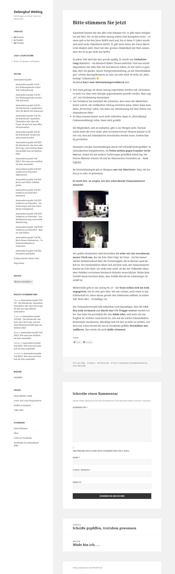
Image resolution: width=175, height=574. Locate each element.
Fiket (16, 433)
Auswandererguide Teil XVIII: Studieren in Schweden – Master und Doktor (29, 230)
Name (76, 457)
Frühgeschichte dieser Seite (26, 258)
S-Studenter (123, 363)
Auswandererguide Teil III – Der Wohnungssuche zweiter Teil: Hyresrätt (29, 98)
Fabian (92, 363)
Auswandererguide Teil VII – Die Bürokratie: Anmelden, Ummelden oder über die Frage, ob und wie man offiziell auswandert (29, 121)
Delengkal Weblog (28, 12)
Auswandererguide (23, 79)
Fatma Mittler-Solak (23, 396)
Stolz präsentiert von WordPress (87, 567)
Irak (115, 363)
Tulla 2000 (18, 410)
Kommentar (80, 407)
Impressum (19, 263)
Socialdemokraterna (138, 363)
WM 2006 (81, 365)
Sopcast (77, 162)
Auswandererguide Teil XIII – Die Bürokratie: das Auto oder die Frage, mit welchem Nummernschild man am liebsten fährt (29, 148)
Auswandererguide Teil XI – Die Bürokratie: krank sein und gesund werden (28, 135)
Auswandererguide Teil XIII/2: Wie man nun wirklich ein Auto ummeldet (29, 161)
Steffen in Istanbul (22, 405)
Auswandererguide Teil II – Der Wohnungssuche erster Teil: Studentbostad (28, 87)
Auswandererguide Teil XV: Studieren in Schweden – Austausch (28, 193)
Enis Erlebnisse (21, 428)
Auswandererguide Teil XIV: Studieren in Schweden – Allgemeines (29, 172)
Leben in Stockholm (23, 438)
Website (77, 482)
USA (74, 365)
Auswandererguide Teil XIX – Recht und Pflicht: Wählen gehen (29, 182)
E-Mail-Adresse (82, 470)
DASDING (18, 377)
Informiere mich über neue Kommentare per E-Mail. (101, 451)
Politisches (104, 363)
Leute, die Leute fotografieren (27, 400)
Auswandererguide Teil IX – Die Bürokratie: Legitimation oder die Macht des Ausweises (29, 108)
